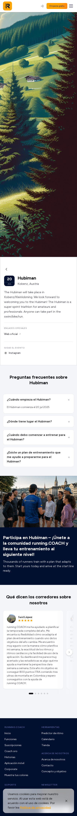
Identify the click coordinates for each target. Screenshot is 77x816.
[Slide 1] (31, 693)
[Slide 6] (47, 693)
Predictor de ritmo (52, 733)
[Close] (66, 801)
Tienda (45, 745)
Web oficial (11, 334)
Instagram (15, 353)
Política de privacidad (35, 807)
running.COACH (14, 727)
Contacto (47, 765)
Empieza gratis (57, 6)
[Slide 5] (44, 693)
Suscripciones (12, 745)
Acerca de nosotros (55, 753)
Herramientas (50, 727)
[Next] (69, 652)
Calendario (48, 739)
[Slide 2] (35, 693)
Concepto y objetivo (53, 771)
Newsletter (49, 784)
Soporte (10, 784)
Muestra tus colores (16, 775)
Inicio (7, 733)
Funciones (10, 739)
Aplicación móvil (14, 763)
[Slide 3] (38, 693)
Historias (9, 757)
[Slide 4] (41, 693)
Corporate (10, 769)
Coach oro (10, 751)
